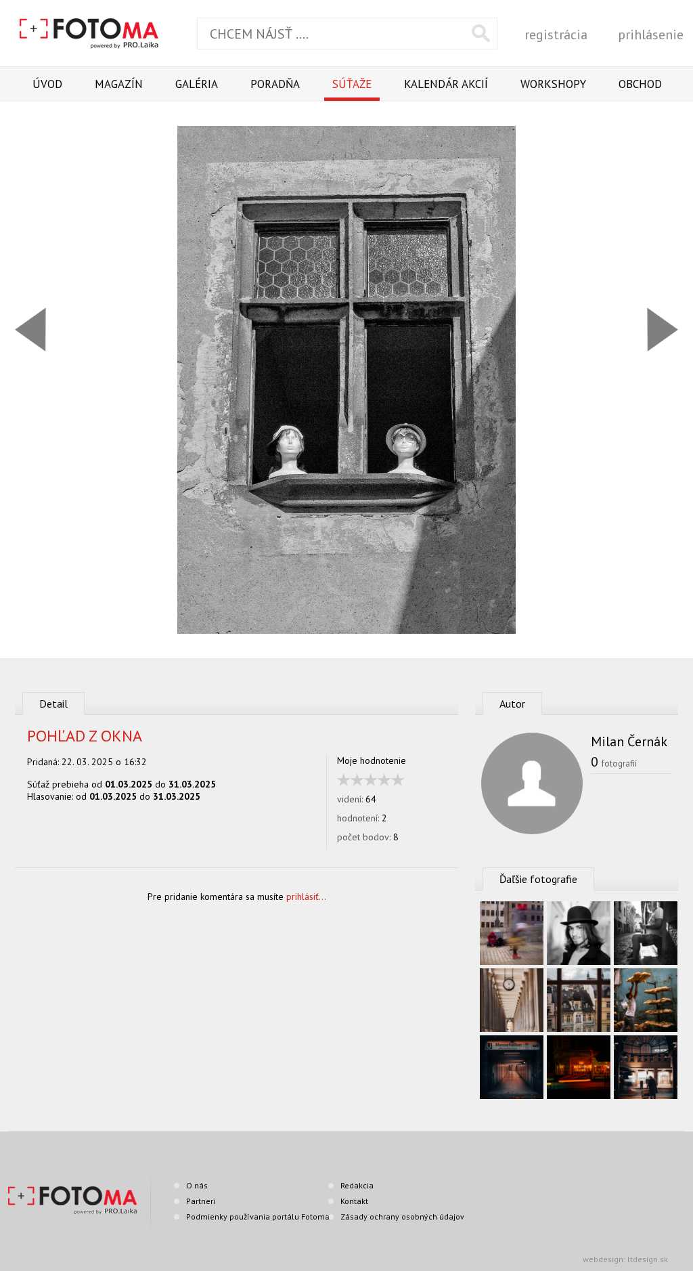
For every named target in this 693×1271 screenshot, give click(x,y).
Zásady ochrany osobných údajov (402, 1216)
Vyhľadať (481, 33)
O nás (197, 1185)
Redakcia (357, 1185)
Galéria (196, 84)
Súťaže (352, 84)
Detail (53, 703)
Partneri (200, 1201)
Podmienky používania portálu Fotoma (258, 1216)
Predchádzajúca (30, 329)
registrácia (555, 34)
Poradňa (275, 84)
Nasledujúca (662, 329)
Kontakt (354, 1201)
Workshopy (553, 84)
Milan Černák (629, 741)
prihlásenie (651, 34)
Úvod (47, 84)
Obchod (640, 84)
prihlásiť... (306, 896)
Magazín (119, 84)
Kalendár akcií (446, 84)
